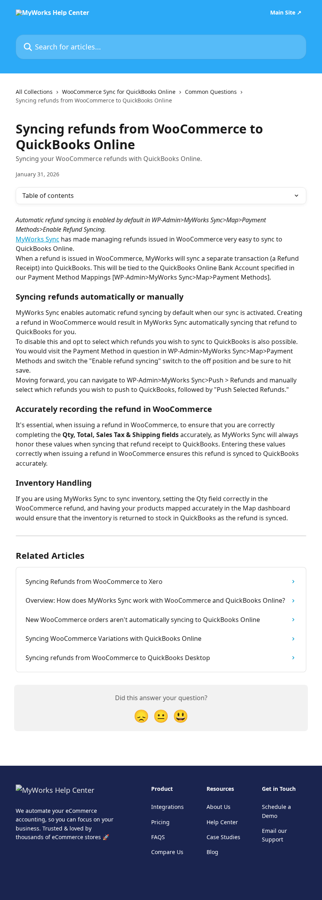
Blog (212, 852)
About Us (219, 806)
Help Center (222, 822)
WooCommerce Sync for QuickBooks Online (119, 91)
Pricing (160, 822)
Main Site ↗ (286, 12)
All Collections (34, 91)
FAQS (158, 837)
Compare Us (167, 852)
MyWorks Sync (37, 239)
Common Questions (211, 91)
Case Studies (223, 837)
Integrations (167, 806)
